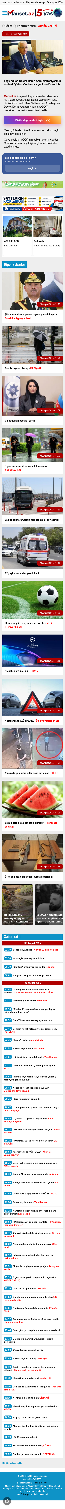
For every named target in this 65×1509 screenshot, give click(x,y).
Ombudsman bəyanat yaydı (24, 1349)
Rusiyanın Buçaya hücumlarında (31, 1309)
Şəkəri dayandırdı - (31, 949)
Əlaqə (42, 2)
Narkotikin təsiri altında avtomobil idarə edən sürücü (30, 1212)
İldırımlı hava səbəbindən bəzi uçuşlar (29, 1256)
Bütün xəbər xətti (12, 1463)
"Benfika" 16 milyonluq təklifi (30, 966)
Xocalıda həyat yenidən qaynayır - (27, 1089)
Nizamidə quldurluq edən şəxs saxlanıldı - (31, 1408)
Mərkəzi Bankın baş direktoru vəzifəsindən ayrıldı (31, 1427)
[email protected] (40, 1482)
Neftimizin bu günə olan (27, 1397)
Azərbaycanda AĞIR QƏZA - (28, 1153)
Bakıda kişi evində (25, 1048)
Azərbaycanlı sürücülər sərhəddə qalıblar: (29, 991)
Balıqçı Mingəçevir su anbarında (31, 1174)
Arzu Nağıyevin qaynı (26, 1000)
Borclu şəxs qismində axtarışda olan (30, 1298)
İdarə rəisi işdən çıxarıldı (22, 1098)
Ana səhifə (7, 2)
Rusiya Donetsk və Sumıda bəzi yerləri (31, 1184)
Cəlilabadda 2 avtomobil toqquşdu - (32, 1388)
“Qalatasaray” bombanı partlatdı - (32, 1223)
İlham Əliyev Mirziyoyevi (28, 1378)
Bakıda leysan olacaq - (27, 1358)
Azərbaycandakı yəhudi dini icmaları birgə (31, 1109)
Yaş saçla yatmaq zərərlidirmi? (26, 958)
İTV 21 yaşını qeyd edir (21, 1437)
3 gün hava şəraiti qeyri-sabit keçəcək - (30, 1279)
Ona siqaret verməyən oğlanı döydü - (32, 1131)
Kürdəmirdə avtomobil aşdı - (31, 1057)
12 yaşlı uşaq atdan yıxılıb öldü (26, 1417)
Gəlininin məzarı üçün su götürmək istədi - (31, 1320)
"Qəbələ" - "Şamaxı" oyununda (28, 1120)
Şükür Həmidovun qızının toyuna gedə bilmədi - (29, 1368)
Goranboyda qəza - (26, 1202)
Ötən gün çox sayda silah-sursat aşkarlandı (33, 1330)
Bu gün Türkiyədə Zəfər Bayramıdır (28, 975)
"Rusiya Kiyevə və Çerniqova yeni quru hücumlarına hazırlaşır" (30, 1010)
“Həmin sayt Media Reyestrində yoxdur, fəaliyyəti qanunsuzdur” (30, 1078)
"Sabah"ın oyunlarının (26, 1288)
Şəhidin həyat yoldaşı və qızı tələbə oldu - (31, 1030)
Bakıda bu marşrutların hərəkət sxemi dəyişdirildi (28, 1340)
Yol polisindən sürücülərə (28, 1445)
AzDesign (25, 1494)
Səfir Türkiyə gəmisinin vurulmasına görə (31, 1164)
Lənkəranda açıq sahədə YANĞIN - (31, 1193)
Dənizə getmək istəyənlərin (30, 1454)
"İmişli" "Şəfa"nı (24, 1039)
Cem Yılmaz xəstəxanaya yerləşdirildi (29, 1020)
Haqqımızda (32, 2)
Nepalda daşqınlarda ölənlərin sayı (30, 1245)
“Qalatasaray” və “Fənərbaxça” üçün (30, 1142)
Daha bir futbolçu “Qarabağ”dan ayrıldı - (30, 1067)
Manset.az (10, 96)
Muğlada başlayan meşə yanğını (31, 1267)
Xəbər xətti (19, 2)
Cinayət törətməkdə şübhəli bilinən (32, 1234)
